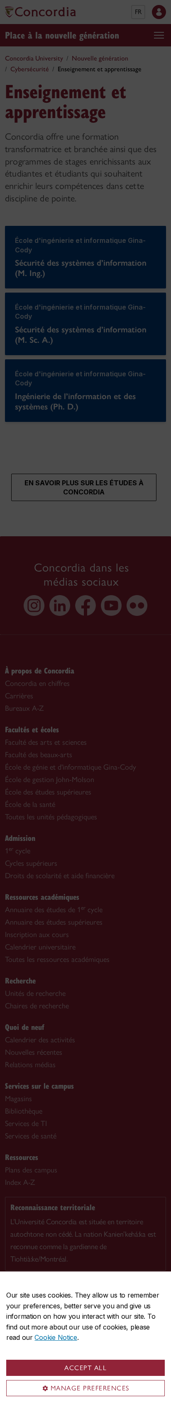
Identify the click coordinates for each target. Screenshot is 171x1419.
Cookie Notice (55, 1337)
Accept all (85, 1368)
